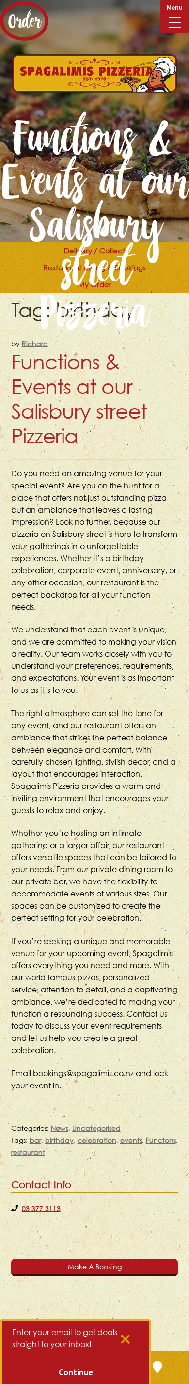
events (131, 1140)
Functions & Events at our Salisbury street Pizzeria (79, 398)
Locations (157, 1367)
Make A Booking (95, 1266)
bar (35, 1140)
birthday (59, 1140)
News (59, 1128)
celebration (97, 1140)
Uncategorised (96, 1128)
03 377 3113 (41, 1208)
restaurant (28, 1152)
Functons (161, 1140)
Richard (35, 343)
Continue (76, 1372)
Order (24, 21)
